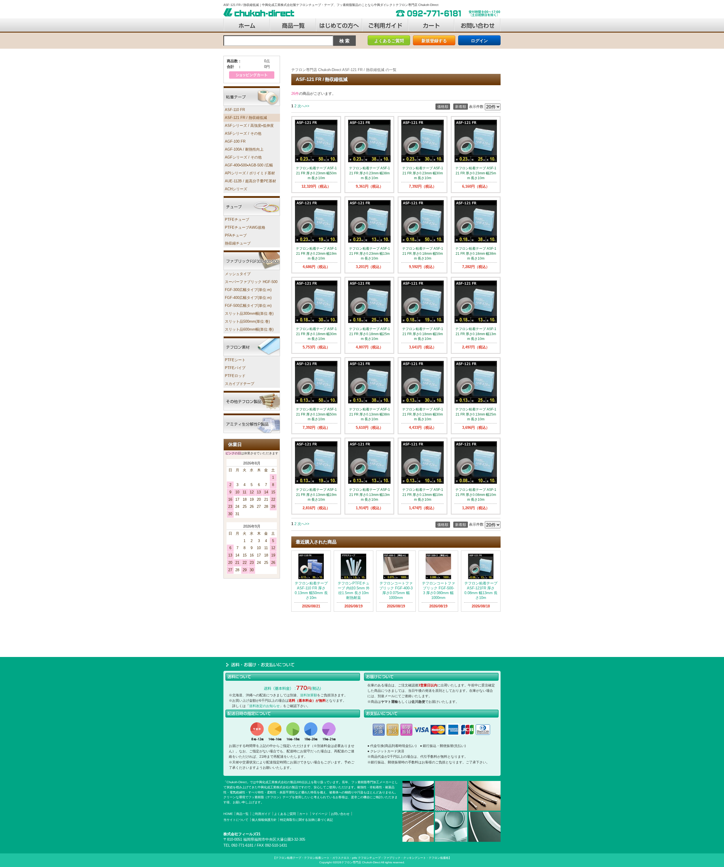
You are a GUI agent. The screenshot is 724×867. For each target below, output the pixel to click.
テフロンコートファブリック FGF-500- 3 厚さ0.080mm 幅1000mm (438, 590)
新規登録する (434, 40)
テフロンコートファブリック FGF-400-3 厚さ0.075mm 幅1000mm (396, 590)
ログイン (479, 40)
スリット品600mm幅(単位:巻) (249, 329)
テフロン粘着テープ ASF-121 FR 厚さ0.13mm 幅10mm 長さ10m (422, 494)
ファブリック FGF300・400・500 (251, 260)
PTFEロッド (235, 376)
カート (304, 813)
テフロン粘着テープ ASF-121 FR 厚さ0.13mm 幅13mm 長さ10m (369, 494)
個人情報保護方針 (264, 819)
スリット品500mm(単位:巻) (247, 321)
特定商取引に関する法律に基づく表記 (306, 819)
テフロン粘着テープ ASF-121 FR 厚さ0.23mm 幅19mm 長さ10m (316, 253)
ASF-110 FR (235, 110)
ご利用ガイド (261, 813)
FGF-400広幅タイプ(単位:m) (248, 298)
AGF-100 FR (235, 141)
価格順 (442, 106)
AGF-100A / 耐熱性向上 (244, 149)
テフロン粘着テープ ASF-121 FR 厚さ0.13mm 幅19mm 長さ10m (316, 494)
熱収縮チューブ (238, 243)
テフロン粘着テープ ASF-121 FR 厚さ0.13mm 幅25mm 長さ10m (475, 414)
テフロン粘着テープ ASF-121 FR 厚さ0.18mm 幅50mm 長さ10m (422, 253)
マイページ (319, 813)
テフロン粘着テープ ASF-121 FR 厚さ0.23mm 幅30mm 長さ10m (422, 173)
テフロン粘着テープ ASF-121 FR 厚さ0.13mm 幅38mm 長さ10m (369, 414)
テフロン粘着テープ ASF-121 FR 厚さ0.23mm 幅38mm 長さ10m (369, 173)
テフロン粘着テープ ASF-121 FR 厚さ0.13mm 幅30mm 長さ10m (422, 414)
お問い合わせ (340, 813)
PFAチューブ (236, 235)
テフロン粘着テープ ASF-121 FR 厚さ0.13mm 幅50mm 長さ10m (316, 414)
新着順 (460, 106)
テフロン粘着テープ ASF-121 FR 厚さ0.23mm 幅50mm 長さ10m (316, 173)
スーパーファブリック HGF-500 (251, 282)
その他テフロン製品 (251, 400)
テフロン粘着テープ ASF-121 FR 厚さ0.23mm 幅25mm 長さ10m (475, 173)
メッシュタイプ (238, 274)
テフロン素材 (251, 346)
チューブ (251, 206)
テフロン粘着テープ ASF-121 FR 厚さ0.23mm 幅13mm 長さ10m (369, 253)
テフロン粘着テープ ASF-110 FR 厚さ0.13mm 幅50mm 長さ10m (311, 590)
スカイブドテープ (239, 384)
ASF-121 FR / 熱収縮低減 (246, 117)
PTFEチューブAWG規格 (245, 227)
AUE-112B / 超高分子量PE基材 (250, 181)
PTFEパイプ (235, 368)
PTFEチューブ (237, 219)
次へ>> (303, 106)
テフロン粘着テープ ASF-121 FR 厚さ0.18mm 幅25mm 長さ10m (369, 334)
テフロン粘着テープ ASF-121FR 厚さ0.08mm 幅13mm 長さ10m (480, 590)
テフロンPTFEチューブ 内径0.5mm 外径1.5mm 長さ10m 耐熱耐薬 (355, 590)
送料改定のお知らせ (264, 706)
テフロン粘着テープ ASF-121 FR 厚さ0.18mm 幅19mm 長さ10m (422, 334)
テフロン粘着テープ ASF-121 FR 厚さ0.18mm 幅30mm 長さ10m (316, 334)
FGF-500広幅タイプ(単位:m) (248, 305)
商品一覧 (242, 813)
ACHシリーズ (236, 189)
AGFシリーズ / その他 (243, 157)
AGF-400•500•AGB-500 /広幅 (249, 165)
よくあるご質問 (389, 40)
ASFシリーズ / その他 (243, 133)
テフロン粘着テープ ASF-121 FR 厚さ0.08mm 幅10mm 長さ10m (475, 494)
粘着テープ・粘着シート (251, 96)
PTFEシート (235, 360)
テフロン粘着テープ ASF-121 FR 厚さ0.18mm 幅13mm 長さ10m (475, 334)
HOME (228, 813)
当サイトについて (235, 819)
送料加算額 (308, 695)
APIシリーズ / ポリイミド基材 (250, 173)
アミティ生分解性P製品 (251, 423)
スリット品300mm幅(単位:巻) (249, 313)
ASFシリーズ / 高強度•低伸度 (249, 125)
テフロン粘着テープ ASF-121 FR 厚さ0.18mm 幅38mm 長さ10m (475, 253)
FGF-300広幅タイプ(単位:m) (248, 290)
